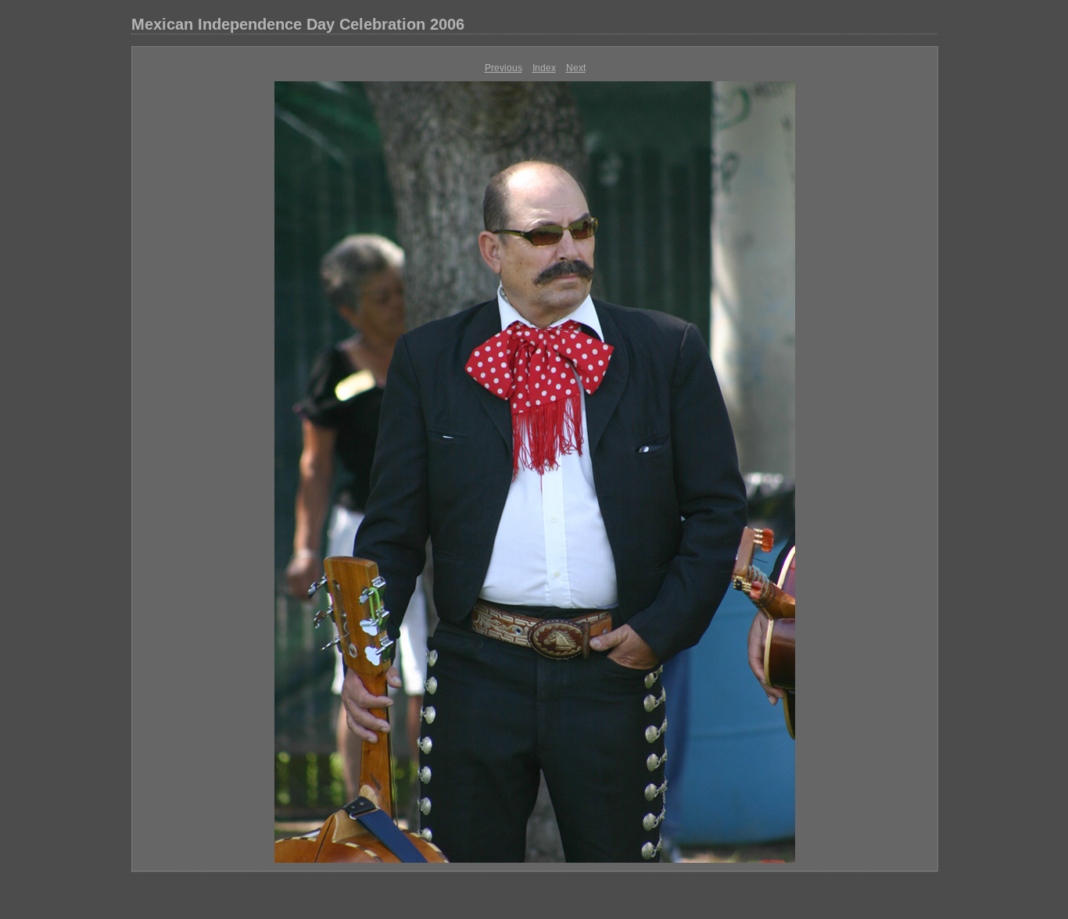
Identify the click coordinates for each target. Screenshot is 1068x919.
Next (576, 68)
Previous (503, 68)
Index (544, 68)
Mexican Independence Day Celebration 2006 (297, 24)
